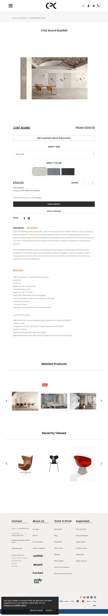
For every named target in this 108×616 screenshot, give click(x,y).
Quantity (74, 183)
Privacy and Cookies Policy (63, 574)
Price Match (58, 542)
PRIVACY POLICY (36, 610)
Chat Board (21, 127)
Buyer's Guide (80, 542)
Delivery (57, 555)
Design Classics (81, 561)
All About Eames (81, 548)
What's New (80, 555)
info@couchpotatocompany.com (21, 541)
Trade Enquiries (17, 548)
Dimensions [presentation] (32, 227)
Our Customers (38, 542)
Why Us (35, 536)
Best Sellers (58, 529)
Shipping (16, 190)
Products (23, 18)
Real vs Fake (58, 548)
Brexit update (58, 561)
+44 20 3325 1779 (17, 535)
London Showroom (18, 555)
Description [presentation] (18, 227)
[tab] (20, 228)
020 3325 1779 (23, 529)
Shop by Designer (82, 536)
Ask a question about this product (54, 138)
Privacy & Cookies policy (15, 605)
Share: (15, 218)
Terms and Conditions (61, 567)
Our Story (36, 529)
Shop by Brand (81, 529)
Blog (55, 536)
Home (15, 18)
